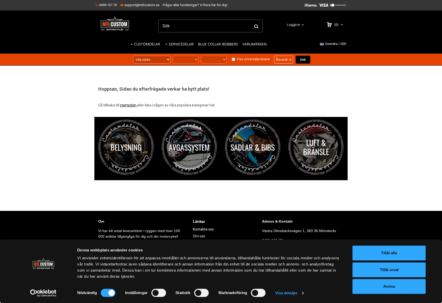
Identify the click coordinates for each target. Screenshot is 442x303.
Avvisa (389, 286)
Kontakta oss (203, 229)
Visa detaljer (286, 293)
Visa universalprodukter (253, 59)
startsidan (128, 105)
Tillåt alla (389, 253)
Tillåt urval (389, 270)
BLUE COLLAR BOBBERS (218, 44)
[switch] (158, 293)
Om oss (199, 236)
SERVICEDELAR (181, 44)
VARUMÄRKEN (254, 44)
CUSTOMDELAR (147, 44)
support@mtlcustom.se (141, 5)
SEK (335, 44)
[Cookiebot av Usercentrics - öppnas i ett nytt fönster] (43, 293)
